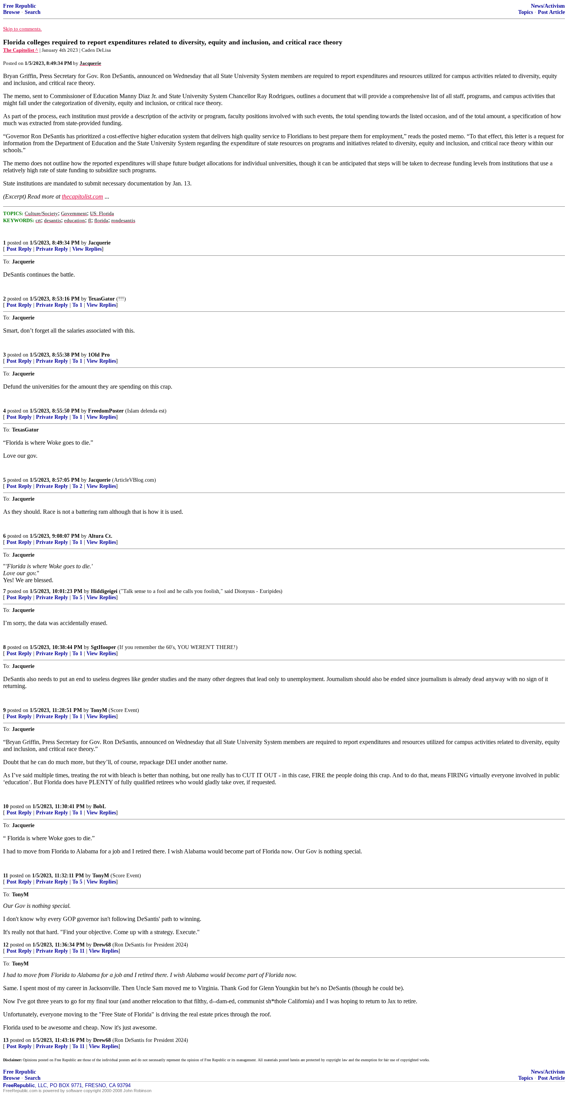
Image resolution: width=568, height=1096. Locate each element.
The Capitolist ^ (20, 50)
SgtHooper (103, 647)
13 (6, 1040)
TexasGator (101, 299)
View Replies (87, 249)
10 (6, 806)
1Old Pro (99, 355)
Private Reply (52, 249)
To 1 (77, 305)
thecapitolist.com (82, 196)
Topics (525, 12)
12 (6, 945)
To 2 (77, 486)
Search (33, 12)
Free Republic (19, 6)
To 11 (78, 951)
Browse (11, 12)
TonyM (98, 710)
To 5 (77, 597)
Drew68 (102, 945)
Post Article (551, 12)
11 (5, 875)
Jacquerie (99, 243)
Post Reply (19, 249)
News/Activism (548, 6)
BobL (99, 806)
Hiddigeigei (104, 591)
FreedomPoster (106, 411)
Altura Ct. (100, 536)
